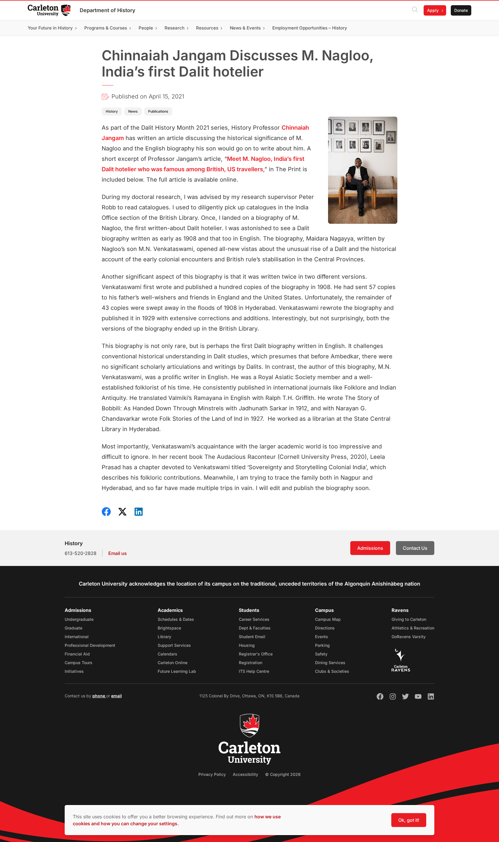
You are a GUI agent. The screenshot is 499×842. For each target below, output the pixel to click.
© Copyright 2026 (283, 774)
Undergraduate (79, 619)
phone (99, 695)
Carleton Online (172, 662)
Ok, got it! (408, 820)
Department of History (107, 10)
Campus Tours (78, 662)
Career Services (254, 619)
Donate (461, 10)
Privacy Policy (212, 774)
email (116, 695)
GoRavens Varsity (409, 636)
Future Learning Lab (177, 671)
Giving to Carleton (409, 619)
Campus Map (328, 619)
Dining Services (330, 662)
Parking (322, 645)
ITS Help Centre (254, 671)
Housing (247, 645)
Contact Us (415, 548)
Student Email (252, 636)
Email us (117, 553)
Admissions (370, 548)
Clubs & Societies (332, 671)
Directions (325, 627)
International (77, 636)
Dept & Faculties (255, 627)
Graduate (73, 627)
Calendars (167, 653)
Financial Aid (77, 653)
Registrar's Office (256, 653)
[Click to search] (415, 10)
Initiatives (74, 671)
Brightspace (169, 627)
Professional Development (90, 645)
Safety (321, 653)
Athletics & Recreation (413, 627)
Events (321, 636)
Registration (250, 662)
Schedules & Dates (176, 619)
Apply (433, 10)
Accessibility (245, 774)
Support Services (174, 645)
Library (164, 636)
